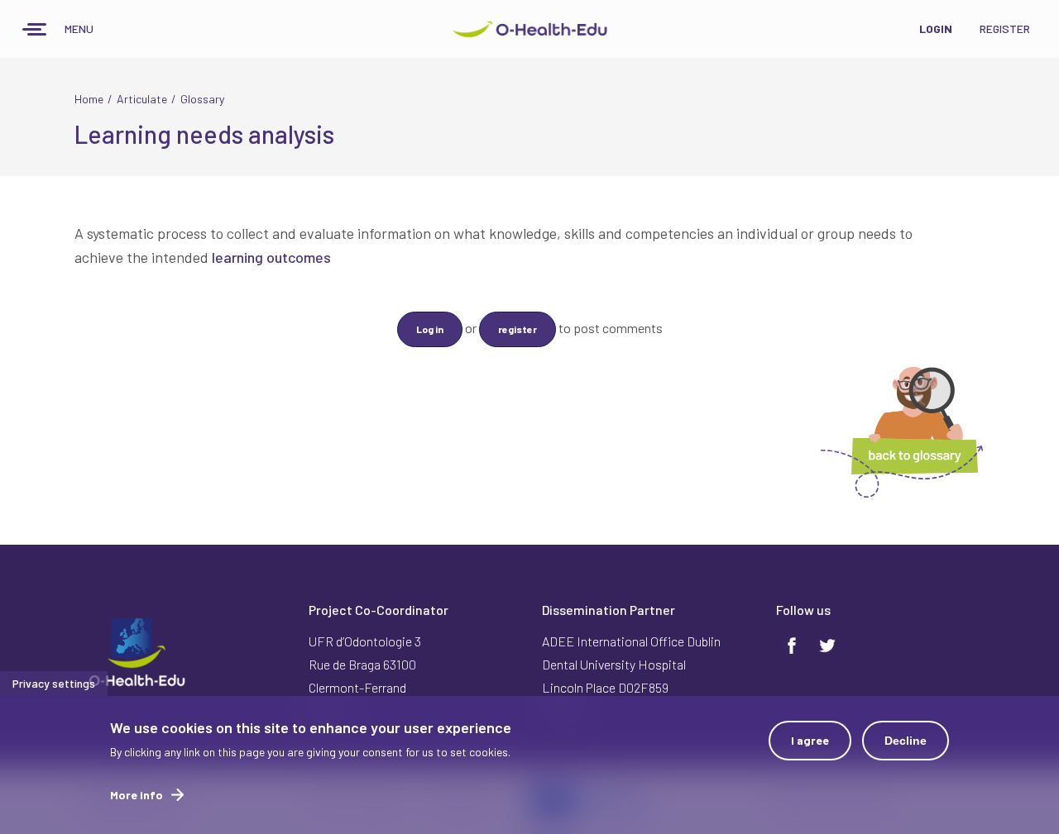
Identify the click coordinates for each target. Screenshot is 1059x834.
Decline (905, 740)
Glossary (202, 99)
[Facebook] (791, 643)
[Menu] (35, 31)
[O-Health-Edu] (529, 29)
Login (935, 28)
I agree (810, 740)
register (517, 329)
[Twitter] (827, 643)
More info (136, 795)
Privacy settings (53, 683)
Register (1005, 28)
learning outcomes (271, 257)
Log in (429, 329)
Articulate (142, 99)
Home (88, 99)
